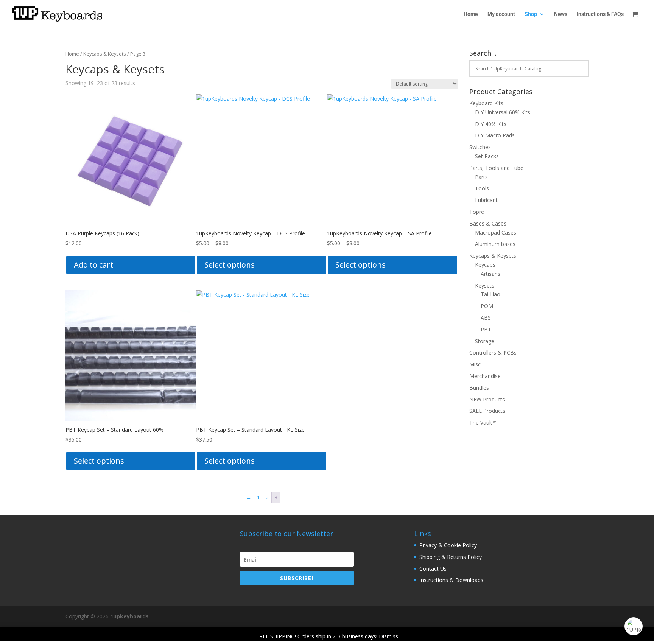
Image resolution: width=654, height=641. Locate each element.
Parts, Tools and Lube (496, 167)
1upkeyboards (129, 616)
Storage (484, 341)
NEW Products (487, 399)
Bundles (479, 387)
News (560, 14)
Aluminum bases (495, 243)
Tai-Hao (490, 294)
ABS (486, 317)
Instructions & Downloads (451, 579)
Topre (476, 211)
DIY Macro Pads (495, 135)
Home (471, 14)
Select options (229, 265)
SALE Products (487, 410)
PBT (486, 329)
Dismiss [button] (388, 636)
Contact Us (433, 568)
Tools (482, 188)
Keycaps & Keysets (104, 53)
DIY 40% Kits (490, 124)
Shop (531, 14)
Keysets (484, 285)
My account (501, 14)
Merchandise (485, 376)
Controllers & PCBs (493, 352)
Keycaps (485, 264)
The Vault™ (483, 422)
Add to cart (93, 265)
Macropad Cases (495, 232)
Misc (475, 364)
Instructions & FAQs (600, 14)
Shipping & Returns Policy (450, 556)
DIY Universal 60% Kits (502, 112)
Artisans (490, 273)
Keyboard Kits (486, 103)
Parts (481, 176)
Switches (480, 147)
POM (487, 306)
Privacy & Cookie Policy (448, 545)
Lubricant (486, 200)
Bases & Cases (487, 223)
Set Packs (487, 156)
